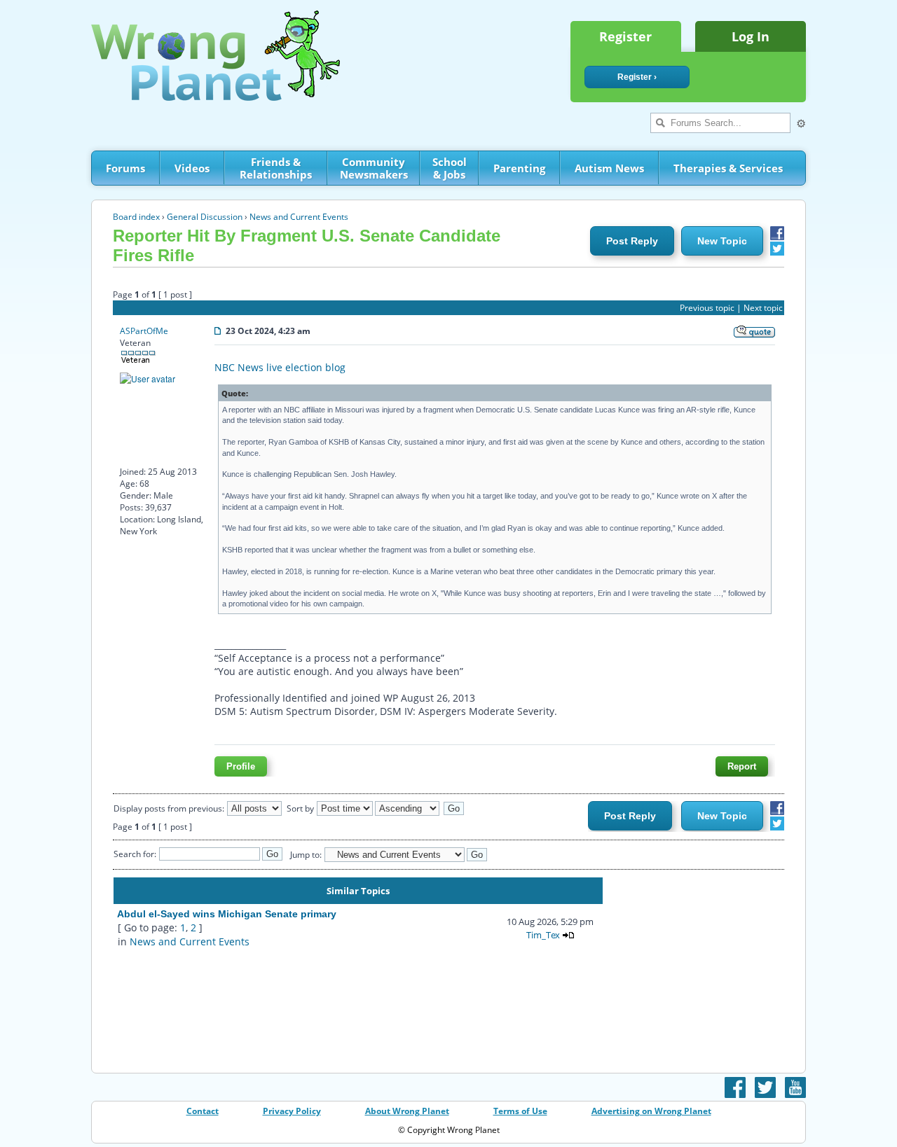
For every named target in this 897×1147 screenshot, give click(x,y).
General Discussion (204, 217)
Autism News (609, 168)
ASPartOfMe (144, 331)
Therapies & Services (728, 168)
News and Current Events (298, 217)
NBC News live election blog (279, 367)
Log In (750, 36)
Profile (240, 766)
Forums (125, 168)
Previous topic (707, 308)
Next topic (763, 308)
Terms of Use (520, 1111)
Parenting (519, 168)
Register (625, 36)
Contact (202, 1111)
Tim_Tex (543, 935)
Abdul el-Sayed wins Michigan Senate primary (226, 913)
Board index (136, 217)
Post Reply (632, 240)
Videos (192, 168)
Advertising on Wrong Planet (651, 1111)
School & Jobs (449, 168)
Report (741, 766)
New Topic (722, 240)
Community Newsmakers (374, 168)
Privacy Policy (292, 1111)
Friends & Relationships (276, 168)
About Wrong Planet (407, 1111)
